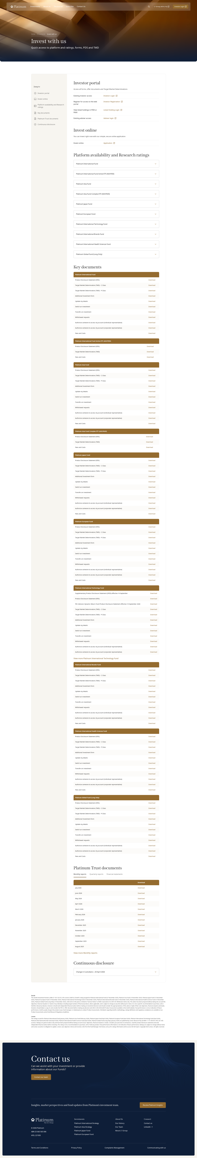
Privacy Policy (76, 1148)
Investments (35, 6)
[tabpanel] (116, 917)
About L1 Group (121, 1130)
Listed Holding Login (111, 110)
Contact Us (81, 6)
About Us (46, 6)
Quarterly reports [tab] (96, 874)
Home (33, 34)
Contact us (148, 1123)
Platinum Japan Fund (82, 1130)
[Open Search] (149, 7)
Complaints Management (114, 1148)
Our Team (119, 1127)
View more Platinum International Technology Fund (96, 658)
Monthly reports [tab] (80, 874)
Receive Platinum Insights (153, 1105)
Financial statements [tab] (115, 874)
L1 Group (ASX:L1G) (160, 6)
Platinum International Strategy (86, 1123)
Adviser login (109, 118)
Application (108, 143)
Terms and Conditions (39, 1148)
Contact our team (41, 1077)
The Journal (58, 6)
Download (151, 280)
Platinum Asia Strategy (83, 1127)
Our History (119, 1123)
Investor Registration (112, 101)
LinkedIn (147, 1127)
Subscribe (70, 6)
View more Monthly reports (85, 953)
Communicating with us (156, 1148)
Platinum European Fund (84, 1134)
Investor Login (179, 6)
